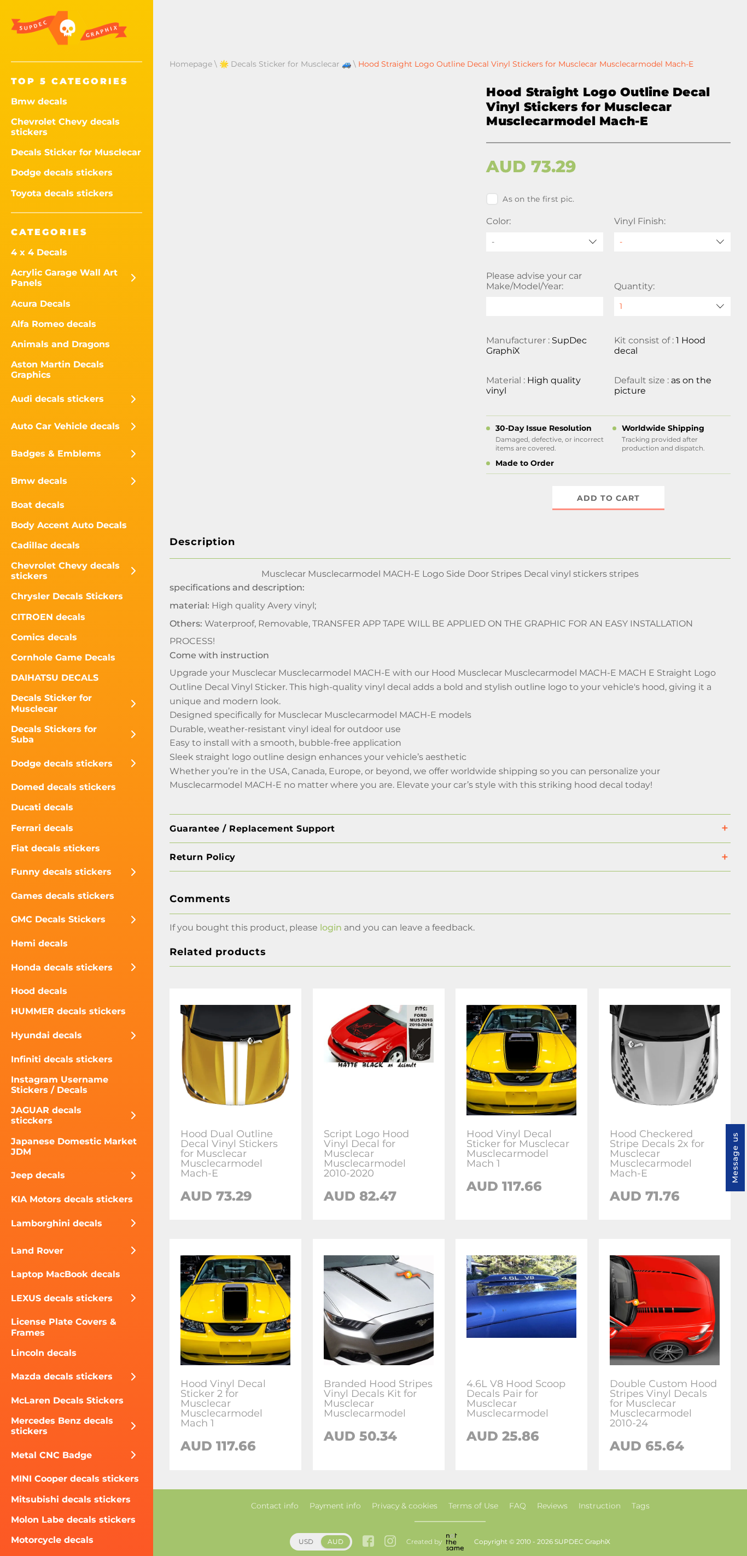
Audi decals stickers (57, 399)
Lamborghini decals (56, 1223)
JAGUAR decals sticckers (46, 1115)
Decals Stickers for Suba (54, 734)
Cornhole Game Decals (63, 657)
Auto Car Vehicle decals (65, 426)
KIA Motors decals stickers (72, 1199)
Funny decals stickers (61, 872)
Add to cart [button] (608, 498)
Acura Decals (41, 304)
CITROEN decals (48, 617)
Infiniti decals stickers (62, 1059)
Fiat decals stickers (55, 848)
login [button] (331, 927)
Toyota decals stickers (62, 193)
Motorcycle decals (52, 1540)
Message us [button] (735, 1157)
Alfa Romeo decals (53, 324)
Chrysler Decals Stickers (67, 596)
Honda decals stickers (62, 967)
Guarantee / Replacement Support (252, 828)
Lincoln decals (44, 1353)
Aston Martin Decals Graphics (57, 369)
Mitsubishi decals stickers (71, 1499)
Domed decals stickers (63, 787)
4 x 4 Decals (39, 252)
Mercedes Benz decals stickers (62, 1425)
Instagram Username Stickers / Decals (59, 1084)
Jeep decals (38, 1175)
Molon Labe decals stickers (73, 1519)
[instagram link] (390, 1542)
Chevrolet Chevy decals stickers (65, 126)
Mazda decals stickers (62, 1376)
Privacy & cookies (404, 1506)
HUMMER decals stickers (68, 1011)
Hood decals (39, 991)
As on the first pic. (538, 199)
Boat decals (38, 505)
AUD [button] (335, 1541)
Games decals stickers (62, 896)
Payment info (335, 1506)
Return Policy (203, 857)
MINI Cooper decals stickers (75, 1478)
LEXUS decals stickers (62, 1298)
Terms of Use (473, 1506)
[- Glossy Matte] (672, 241)
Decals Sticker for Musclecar (76, 152)
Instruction (600, 1506)
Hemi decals (39, 943)
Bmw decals (39, 101)
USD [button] (306, 1541)
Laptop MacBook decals (65, 1274)
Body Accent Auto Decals (69, 525)
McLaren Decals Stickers (67, 1400)
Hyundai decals (46, 1035)
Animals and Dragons (60, 344)
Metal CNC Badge (51, 1455)
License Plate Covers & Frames (63, 1327)
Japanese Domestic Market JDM (74, 1146)
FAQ (517, 1506)
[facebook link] (368, 1542)
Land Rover (37, 1250)
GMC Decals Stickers (58, 919)
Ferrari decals (42, 828)
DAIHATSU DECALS (54, 677)
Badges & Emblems (56, 453)
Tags (641, 1506)
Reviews (552, 1506)
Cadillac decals (45, 545)
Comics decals (44, 637)
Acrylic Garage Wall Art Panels (64, 277)
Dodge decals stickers (62, 172)
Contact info (275, 1506)
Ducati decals (42, 807)
